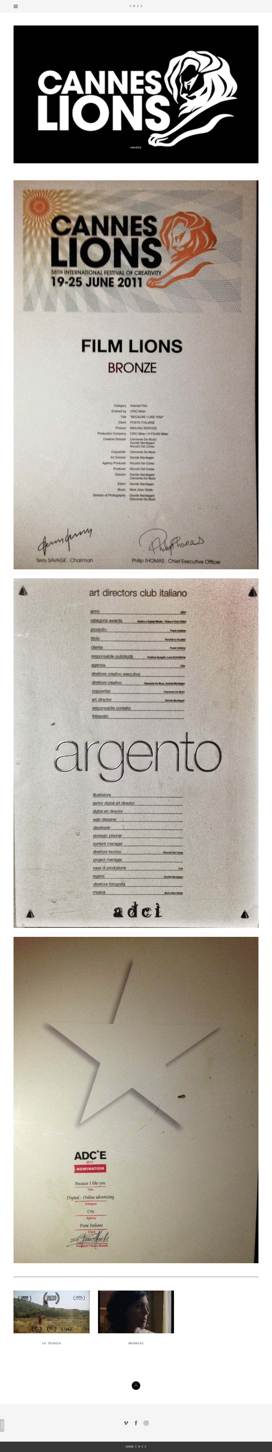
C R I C (140, 1446)
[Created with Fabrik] (2, 1425)
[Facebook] (136, 1423)
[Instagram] (146, 1423)
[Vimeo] (126, 1423)
